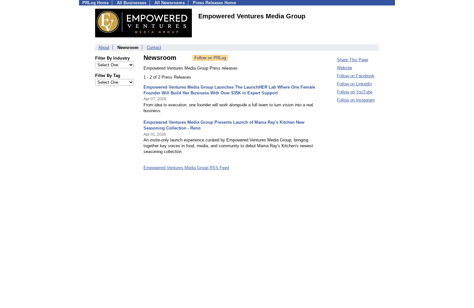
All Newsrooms (169, 2)
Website (344, 67)
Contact (154, 47)
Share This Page (352, 59)
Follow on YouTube (354, 92)
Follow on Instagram (356, 100)
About (103, 47)
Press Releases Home (214, 2)
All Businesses (131, 2)
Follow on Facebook (355, 75)
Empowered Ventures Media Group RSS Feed (186, 167)
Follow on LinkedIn (354, 84)
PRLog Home (95, 2)
